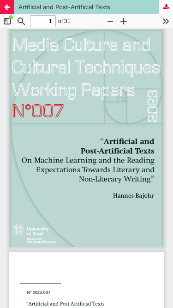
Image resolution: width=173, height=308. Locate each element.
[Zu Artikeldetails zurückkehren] (7, 7)
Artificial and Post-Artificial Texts (64, 7)
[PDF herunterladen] (166, 7)
